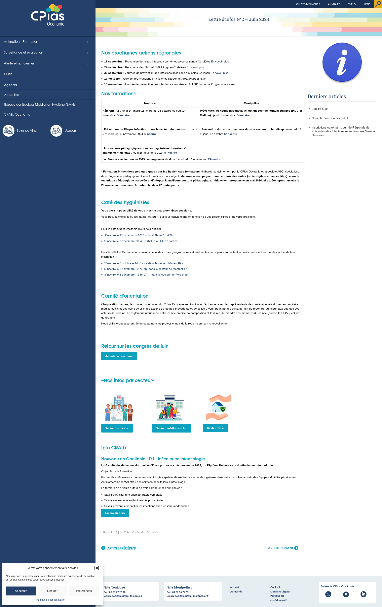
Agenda (10, 84)
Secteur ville (215, 428)
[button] (97, 568)
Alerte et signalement (20, 63)
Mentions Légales (280, 591)
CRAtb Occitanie (17, 114)
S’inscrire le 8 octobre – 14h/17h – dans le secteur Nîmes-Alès (143, 263)
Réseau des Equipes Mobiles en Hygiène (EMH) (39, 104)
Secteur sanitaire (117, 428)
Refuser (52, 590)
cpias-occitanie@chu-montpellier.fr (188, 596)
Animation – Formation (21, 41)
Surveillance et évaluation (23, 52)
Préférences (84, 590)
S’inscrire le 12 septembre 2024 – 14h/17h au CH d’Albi (139, 235)
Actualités (11, 94)
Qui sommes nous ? (308, 4)
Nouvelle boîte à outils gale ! (330, 118)
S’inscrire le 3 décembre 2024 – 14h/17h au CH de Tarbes (140, 241)
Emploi (352, 4)
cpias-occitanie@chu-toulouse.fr (123, 596)
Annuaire (334, 4)
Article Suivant (280, 548)
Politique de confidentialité (50, 599)
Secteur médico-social (171, 428)
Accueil (234, 587)
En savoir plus (220, 61)
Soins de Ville (26, 130)
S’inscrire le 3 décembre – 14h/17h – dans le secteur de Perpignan (146, 274)
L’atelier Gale (320, 108)
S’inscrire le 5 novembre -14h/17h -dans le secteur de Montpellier (145, 268)
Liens (367, 4)
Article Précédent (121, 548)
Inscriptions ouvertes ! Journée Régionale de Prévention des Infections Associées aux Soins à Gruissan (343, 131)
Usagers (70, 130)
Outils (8, 73)
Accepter (21, 590)
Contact (275, 587)
